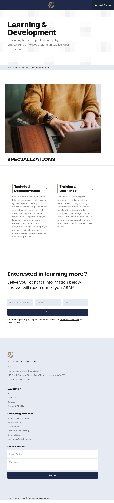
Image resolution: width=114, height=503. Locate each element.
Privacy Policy (13, 322)
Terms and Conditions (69, 320)
